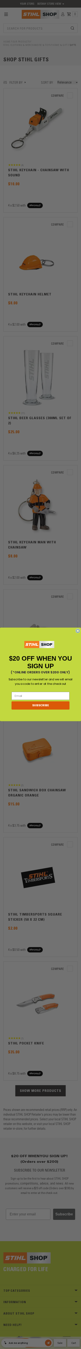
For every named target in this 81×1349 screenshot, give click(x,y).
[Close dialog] (78, 631)
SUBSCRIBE (40, 705)
